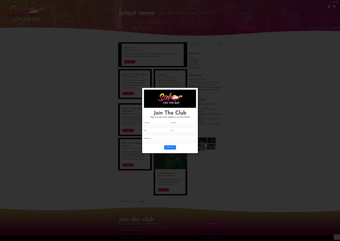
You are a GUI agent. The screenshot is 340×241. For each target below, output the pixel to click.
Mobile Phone (147, 138)
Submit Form (170, 147)
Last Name (173, 122)
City (172, 130)
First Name (146, 122)
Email (145, 130)
